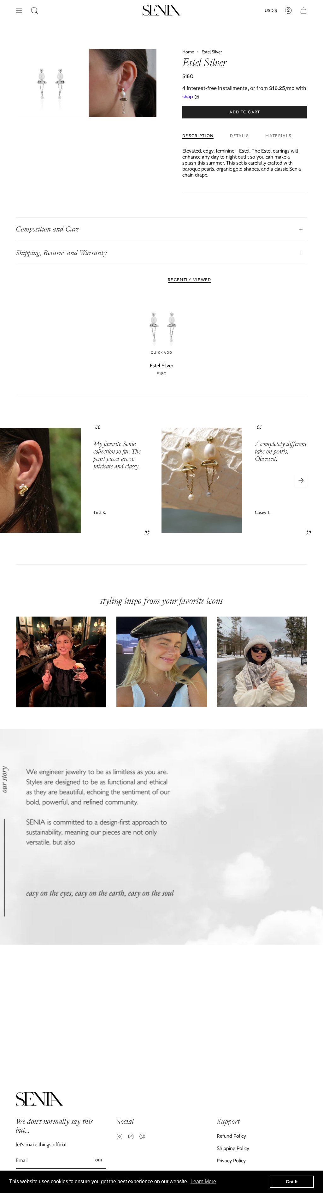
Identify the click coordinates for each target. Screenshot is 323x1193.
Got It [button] (292, 1181)
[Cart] (303, 10)
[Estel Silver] (161, 326)
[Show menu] (19, 10)
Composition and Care (47, 229)
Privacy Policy (231, 1161)
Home (188, 52)
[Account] (288, 10)
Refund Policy (231, 1136)
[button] (34, 10)
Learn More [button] (203, 1181)
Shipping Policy (233, 1148)
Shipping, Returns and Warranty (61, 252)
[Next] (301, 480)
